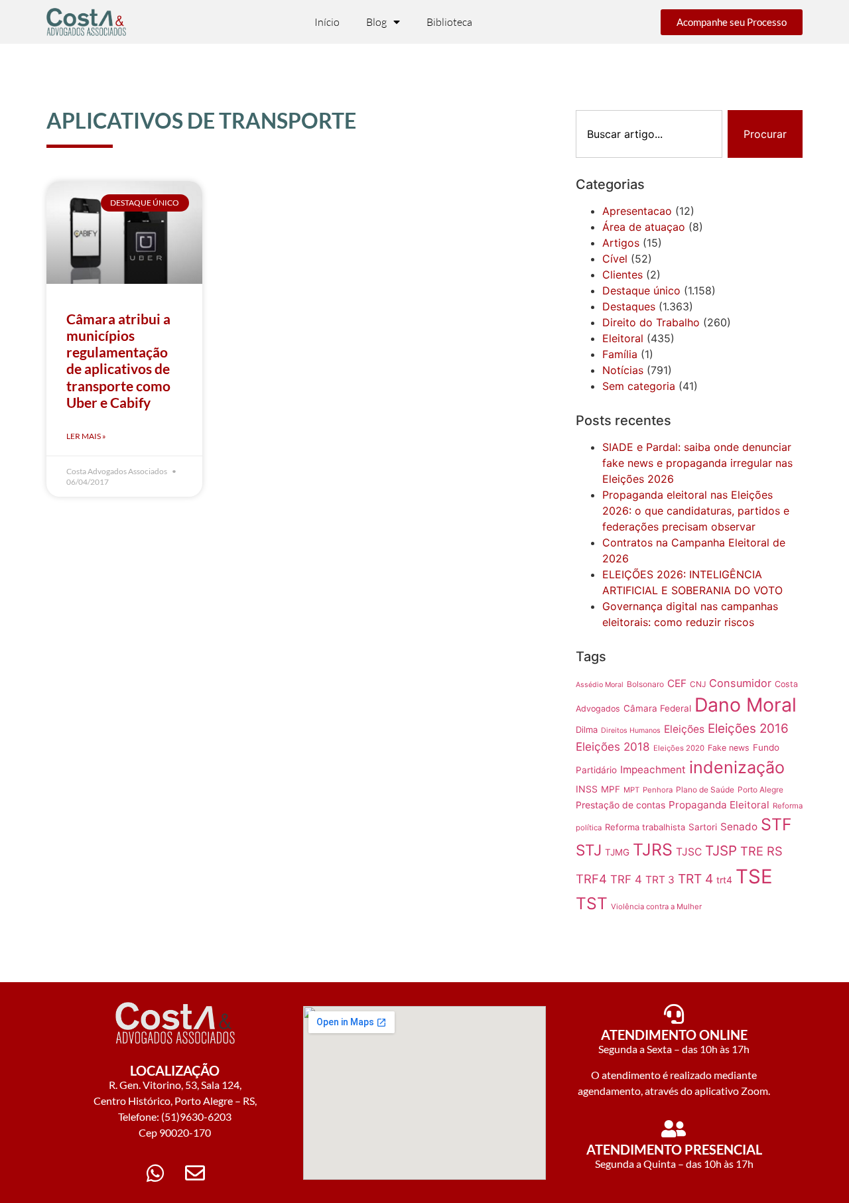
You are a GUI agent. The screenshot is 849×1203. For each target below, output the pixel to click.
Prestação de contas (620, 804)
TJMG (617, 852)
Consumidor (740, 683)
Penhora (658, 789)
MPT (631, 789)
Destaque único (641, 290)
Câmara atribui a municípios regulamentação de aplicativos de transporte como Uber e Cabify (118, 360)
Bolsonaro (645, 684)
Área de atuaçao (643, 226)
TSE (754, 876)
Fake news (729, 748)
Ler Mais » (86, 436)
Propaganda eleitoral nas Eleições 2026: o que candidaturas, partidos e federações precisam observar (695, 510)
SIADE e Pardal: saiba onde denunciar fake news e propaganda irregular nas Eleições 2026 (697, 462)
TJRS (653, 849)
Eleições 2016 (748, 728)
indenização (737, 767)
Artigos (620, 242)
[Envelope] (195, 1173)
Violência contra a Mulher (656, 906)
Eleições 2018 (613, 746)
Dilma (587, 729)
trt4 (724, 879)
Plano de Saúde (705, 789)
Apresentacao (637, 211)
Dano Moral (745, 704)
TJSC (689, 852)
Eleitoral (622, 338)
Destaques (628, 306)
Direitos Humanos (631, 730)
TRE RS (761, 851)
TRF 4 (626, 879)
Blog (376, 22)
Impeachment (653, 769)
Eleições (684, 729)
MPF (610, 789)
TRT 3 (660, 879)
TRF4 (591, 878)
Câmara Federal (657, 708)
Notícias (622, 370)
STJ (589, 850)
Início (327, 22)
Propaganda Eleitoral (719, 804)
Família (619, 354)
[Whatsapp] (155, 1173)
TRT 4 (695, 879)
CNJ (698, 684)
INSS (587, 788)
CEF (676, 683)
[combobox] (649, 134)
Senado (738, 826)
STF (776, 824)
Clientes (622, 274)
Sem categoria (638, 386)
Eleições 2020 (678, 748)
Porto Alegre (760, 789)
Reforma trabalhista (645, 827)
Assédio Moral (599, 684)
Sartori (702, 827)
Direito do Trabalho (651, 322)
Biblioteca (449, 22)
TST (592, 903)
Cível (614, 258)
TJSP (721, 850)
